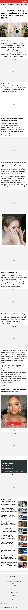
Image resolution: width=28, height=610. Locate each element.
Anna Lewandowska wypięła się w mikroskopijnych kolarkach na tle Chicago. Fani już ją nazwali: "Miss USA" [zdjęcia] (9, 564)
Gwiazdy (3, 4)
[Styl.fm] (4, 2)
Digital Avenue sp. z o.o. (18, 471)
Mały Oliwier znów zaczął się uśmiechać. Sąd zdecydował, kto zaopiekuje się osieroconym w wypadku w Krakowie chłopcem (9, 530)
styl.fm (14, 595)
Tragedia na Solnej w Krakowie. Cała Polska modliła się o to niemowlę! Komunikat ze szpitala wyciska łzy (9, 503)
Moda (21, 4)
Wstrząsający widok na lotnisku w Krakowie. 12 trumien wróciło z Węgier (9, 550)
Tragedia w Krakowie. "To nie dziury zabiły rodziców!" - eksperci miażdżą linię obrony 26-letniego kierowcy (9, 544)
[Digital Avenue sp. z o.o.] (9, 608)
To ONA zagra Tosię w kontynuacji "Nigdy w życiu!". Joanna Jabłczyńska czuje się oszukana (8, 523)
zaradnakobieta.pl (14, 597)
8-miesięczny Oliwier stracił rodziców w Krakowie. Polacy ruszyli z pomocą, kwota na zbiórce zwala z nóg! (8, 517)
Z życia (17, 4)
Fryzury (12, 4)
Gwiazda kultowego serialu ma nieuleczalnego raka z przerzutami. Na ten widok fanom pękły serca (9, 557)
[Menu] (26, 2)
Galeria (12, 423)
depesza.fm (14, 599)
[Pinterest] (6, 604)
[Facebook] (1, 604)
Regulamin (14, 587)
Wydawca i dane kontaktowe (14, 581)
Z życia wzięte (4, 7)
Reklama (14, 583)
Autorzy (14, 585)
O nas (14, 579)
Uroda (7, 4)
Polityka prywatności (14, 589)
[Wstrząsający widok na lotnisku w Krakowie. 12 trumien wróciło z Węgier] (22, 551)
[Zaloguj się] (23, 2)
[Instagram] (4, 604)
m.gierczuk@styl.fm (9, 468)
